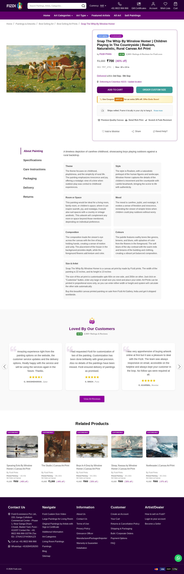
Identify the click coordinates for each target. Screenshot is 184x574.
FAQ (113, 543)
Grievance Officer (85, 533)
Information (85, 507)
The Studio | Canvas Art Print (55, 465)
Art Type (81, 15)
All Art (117, 15)
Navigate (49, 507)
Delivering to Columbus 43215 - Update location (121, 82)
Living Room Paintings (53, 541)
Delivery (28, 187)
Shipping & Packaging (121, 528)
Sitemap (46, 556)
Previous (4, 366)
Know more (158, 111)
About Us (81, 514)
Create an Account (119, 514)
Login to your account (155, 519)
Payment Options (119, 538)
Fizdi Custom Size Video (54, 514)
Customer (118, 507)
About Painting (33, 151)
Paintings (46, 546)
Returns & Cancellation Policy (125, 524)
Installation (82, 548)
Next (179, 366)
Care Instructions (34, 169)
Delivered (101, 76)
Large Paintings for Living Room (57, 519)
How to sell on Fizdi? (155, 514)
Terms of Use (83, 524)
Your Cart (115, 519)
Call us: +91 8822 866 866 (24, 541)
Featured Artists (101, 15)
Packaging (30, 178)
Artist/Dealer (154, 507)
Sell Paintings (133, 15)
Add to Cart (115, 90)
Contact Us (82, 519)
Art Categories (62, 15)
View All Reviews (92, 399)
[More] (72, 15)
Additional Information (52, 532)
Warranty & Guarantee (87, 543)
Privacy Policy (83, 528)
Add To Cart (25, 489)
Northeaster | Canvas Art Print (160, 465)
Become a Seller (153, 524)
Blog (44, 551)
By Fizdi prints (12, 473)
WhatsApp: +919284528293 (24, 546)
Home (46, 15)
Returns (28, 196)
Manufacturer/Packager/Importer (92, 538)
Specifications (32, 160)
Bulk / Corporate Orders (122, 533)
